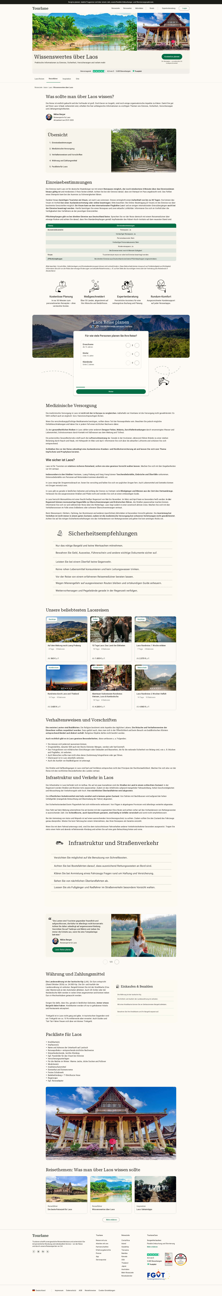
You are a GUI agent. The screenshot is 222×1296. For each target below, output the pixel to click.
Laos (50, 87)
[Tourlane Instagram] (38, 1251)
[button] (40, 8)
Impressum (59, 1290)
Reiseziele (39, 87)
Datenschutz (71, 1290)
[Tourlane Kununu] (47, 1251)
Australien (125, 1269)
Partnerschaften (102, 1247)
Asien (45, 87)
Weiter (111, 391)
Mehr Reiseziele (128, 1273)
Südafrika (125, 1247)
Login (184, 8)
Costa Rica (126, 1240)
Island (124, 1244)
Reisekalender (127, 1276)
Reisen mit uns (101, 1240)
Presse (98, 1253)
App (97, 1256)
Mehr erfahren (111, 1220)
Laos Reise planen (63, 950)
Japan (124, 1266)
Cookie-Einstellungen (107, 1290)
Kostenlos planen (171, 57)
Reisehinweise (90, 1290)
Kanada (124, 1256)
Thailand (125, 1263)
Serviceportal (101, 1260)
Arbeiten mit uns (102, 1244)
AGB (80, 1290)
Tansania (125, 1250)
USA (123, 1260)
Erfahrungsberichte (103, 1250)
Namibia (125, 1253)
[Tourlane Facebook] (33, 1251)
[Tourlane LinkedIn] (43, 1251)
